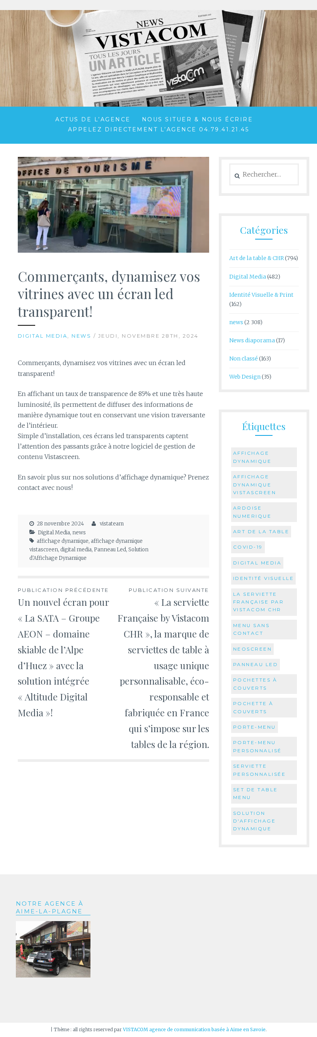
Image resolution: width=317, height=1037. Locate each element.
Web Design (245, 376)
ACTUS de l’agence (93, 119)
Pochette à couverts (253, 707)
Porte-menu (254, 727)
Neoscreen (252, 649)
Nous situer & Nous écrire (197, 119)
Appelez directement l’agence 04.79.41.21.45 (158, 129)
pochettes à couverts (255, 683)
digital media (76, 549)
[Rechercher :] (264, 174)
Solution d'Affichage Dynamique (254, 821)
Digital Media (43, 336)
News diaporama (252, 340)
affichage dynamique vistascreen (254, 484)
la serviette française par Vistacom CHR (258, 602)
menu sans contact (251, 629)
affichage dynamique (63, 541)
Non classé (243, 358)
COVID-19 (248, 547)
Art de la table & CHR (256, 258)
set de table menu (255, 793)
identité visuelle (263, 578)
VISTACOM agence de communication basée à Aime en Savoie (194, 1029)
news (81, 336)
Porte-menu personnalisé (257, 746)
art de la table (261, 531)
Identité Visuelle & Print (261, 294)
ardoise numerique (252, 511)
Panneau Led (110, 549)
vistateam (112, 523)
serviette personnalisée (259, 770)
